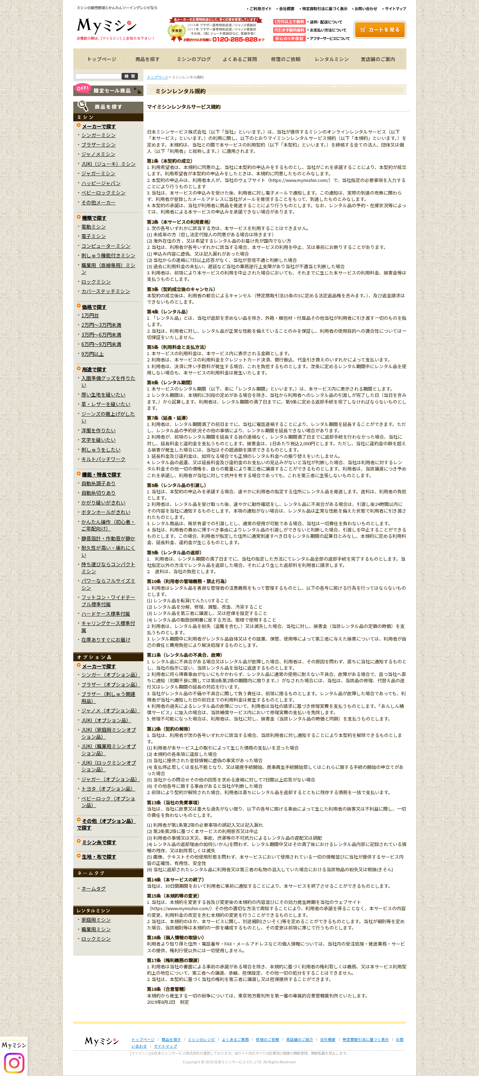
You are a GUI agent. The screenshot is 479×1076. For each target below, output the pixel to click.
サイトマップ (165, 1046)
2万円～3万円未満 (101, 324)
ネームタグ (93, 888)
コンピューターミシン (105, 245)
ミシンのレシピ (201, 1039)
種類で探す (94, 217)
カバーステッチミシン (105, 291)
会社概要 (328, 1039)
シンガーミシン (98, 134)
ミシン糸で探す (99, 842)
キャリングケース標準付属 (108, 626)
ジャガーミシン (98, 173)
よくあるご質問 (240, 58)
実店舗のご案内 (378, 58)
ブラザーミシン (98, 144)
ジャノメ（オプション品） (110, 710)
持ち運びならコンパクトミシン (108, 567)
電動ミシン (93, 226)
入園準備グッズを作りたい (108, 381)
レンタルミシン (332, 58)
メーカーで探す (99, 126)
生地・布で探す (99, 856)
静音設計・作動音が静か (108, 538)
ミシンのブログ (194, 58)
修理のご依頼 (286, 58)
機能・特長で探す (101, 474)
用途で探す (94, 369)
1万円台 (90, 315)
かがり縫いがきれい (103, 502)
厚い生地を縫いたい (103, 394)
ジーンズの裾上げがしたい (108, 417)
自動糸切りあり (98, 492)
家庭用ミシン (96, 919)
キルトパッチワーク (103, 458)
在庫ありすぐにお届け (105, 639)
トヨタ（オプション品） (108, 788)
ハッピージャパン (101, 183)
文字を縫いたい (98, 439)
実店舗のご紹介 (299, 1039)
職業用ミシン (96, 929)
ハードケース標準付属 (105, 613)
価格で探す (94, 306)
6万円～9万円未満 (101, 343)
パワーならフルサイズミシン (108, 584)
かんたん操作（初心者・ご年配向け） (108, 525)
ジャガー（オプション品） (110, 779)
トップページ (101, 58)
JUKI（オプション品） (106, 720)
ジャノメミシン (98, 153)
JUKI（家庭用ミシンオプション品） (108, 733)
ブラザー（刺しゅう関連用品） (108, 697)
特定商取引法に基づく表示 (366, 1039)
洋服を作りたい (98, 430)
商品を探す (147, 58)
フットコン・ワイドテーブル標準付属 (108, 600)
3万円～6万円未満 (101, 334)
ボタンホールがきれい (105, 511)
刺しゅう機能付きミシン (108, 255)
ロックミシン (96, 281)
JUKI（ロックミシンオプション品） (108, 766)
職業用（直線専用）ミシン (108, 268)
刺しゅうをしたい (101, 449)
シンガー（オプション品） (110, 674)
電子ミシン (93, 235)
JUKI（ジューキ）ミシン (108, 163)
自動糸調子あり (98, 483)
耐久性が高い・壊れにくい (108, 551)
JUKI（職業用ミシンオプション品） (108, 749)
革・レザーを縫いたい (105, 403)
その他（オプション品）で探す (106, 824)
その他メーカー (98, 202)
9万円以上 (92, 353)
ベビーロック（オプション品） (108, 801)
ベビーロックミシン (103, 192)
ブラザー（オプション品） (110, 684)
